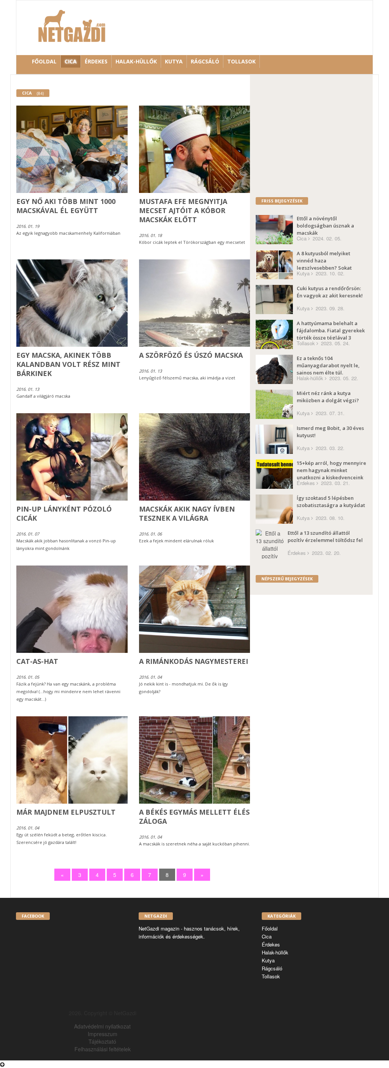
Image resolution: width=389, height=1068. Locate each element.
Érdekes (96, 61)
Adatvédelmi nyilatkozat (102, 1026)
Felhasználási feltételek (102, 1049)
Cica (71, 61)
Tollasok (241, 61)
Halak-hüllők (136, 61)
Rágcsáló (205, 61)
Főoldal (44, 61)
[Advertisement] (319, 135)
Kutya (174, 61)
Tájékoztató (102, 1041)
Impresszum (102, 1034)
